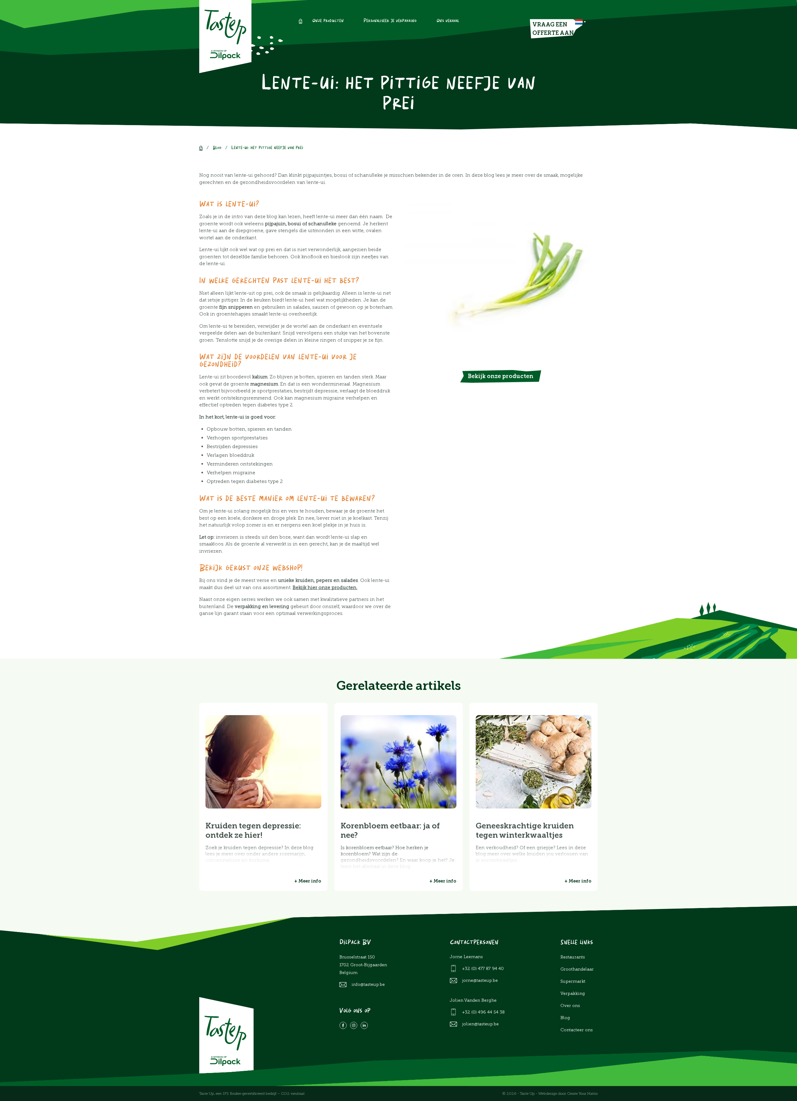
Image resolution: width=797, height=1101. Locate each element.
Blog (217, 148)
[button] (580, 22)
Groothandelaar (577, 969)
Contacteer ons (576, 1030)
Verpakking (572, 993)
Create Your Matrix (582, 1093)
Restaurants (572, 957)
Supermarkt (572, 981)
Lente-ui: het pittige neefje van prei (267, 148)
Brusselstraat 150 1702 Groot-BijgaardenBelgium (363, 964)
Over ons (570, 1005)
